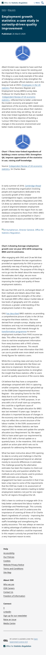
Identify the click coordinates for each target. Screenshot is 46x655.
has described (12, 313)
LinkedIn (7, 611)
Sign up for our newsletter (15, 615)
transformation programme (14, 331)
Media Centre (9, 623)
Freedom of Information (14, 596)
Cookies (6, 561)
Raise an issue (9, 619)
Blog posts (12, 10)
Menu (38, 3)
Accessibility (8, 553)
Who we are (8, 584)
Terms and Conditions (13, 568)
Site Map (7, 572)
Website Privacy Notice (13, 564)
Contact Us (8, 592)
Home (4, 10)
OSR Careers (9, 588)
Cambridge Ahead (33, 185)
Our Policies (8, 557)
